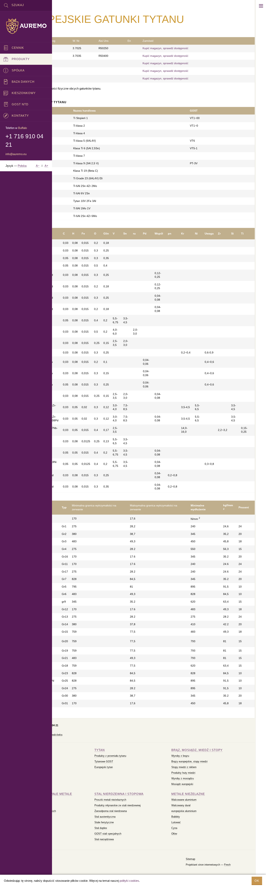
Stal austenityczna (104, 816)
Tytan (99, 750)
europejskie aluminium (183, 811)
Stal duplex (100, 828)
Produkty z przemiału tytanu (110, 755)
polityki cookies (129, 880)
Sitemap (190, 859)
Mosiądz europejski (182, 784)
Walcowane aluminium (183, 799)
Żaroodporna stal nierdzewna (110, 811)
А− (38, 165)
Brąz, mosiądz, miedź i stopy (197, 750)
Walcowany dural (180, 805)
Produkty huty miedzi (183, 772)
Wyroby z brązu (180, 755)
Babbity (175, 816)
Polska (22, 165)
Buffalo (22, 128)
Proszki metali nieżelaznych (110, 799)
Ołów (174, 833)
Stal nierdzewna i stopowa (119, 794)
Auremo (26, 26)
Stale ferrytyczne (104, 822)
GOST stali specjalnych (107, 833)
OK (257, 880)
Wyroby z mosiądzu (182, 778)
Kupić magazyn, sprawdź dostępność (165, 48)
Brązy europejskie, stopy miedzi (189, 761)
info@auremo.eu (15, 154)
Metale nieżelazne (188, 794)
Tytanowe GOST (103, 761)
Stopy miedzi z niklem (183, 767)
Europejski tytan (103, 767)
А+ (46, 165)
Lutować (176, 822)
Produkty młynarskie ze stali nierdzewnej (117, 805)
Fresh (227, 864)
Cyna (174, 828)
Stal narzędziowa (104, 839)
